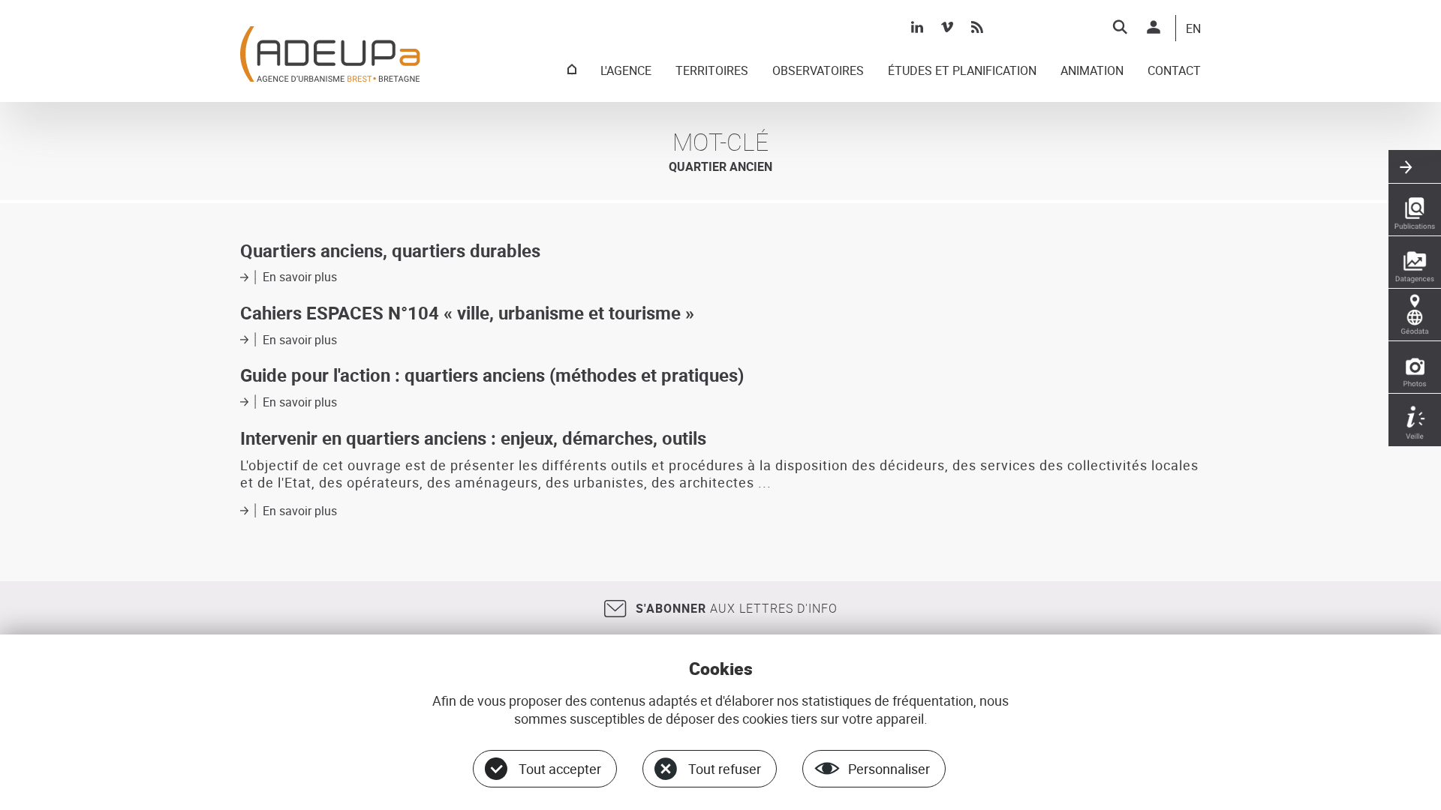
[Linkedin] (917, 27)
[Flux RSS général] (977, 27)
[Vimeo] (947, 27)
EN (1193, 29)
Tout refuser (724, 769)
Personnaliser (889, 769)
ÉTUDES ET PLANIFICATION (962, 71)
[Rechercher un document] (1120, 27)
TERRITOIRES (711, 71)
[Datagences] (1414, 262)
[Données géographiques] (1414, 315)
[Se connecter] (1154, 27)
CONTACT (1174, 71)
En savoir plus (300, 276)
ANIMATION (1092, 71)
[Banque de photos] (1414, 367)
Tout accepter (560, 769)
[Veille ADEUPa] (1414, 420)
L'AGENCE (625, 71)
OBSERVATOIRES (818, 71)
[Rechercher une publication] (1414, 210)
